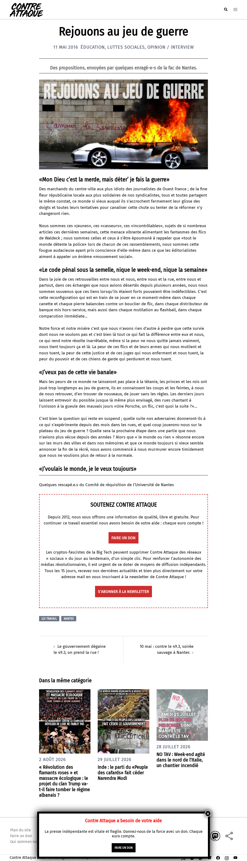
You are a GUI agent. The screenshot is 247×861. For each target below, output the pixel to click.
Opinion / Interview (170, 47)
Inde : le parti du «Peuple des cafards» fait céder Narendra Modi (123, 772)
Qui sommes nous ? (26, 841)
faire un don (123, 538)
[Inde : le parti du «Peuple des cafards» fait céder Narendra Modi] (123, 721)
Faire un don (21, 836)
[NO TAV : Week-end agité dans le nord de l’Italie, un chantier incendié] (182, 714)
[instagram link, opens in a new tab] (227, 857)
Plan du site (20, 830)
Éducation (93, 47)
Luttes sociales (126, 47)
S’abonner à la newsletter (123, 591)
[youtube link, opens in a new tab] (235, 857)
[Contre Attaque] (26, 9)
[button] (225, 9)
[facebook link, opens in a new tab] (218, 857)
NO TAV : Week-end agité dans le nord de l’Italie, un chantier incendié (181, 759)
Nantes (69, 618)
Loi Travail (49, 618)
